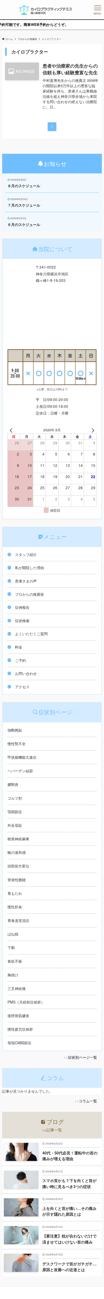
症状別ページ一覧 (82, 1057)
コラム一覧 (88, 1100)
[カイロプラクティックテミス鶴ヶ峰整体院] (46, 9)
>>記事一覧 (52, 1130)
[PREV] (12, 430)
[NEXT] (92, 430)
